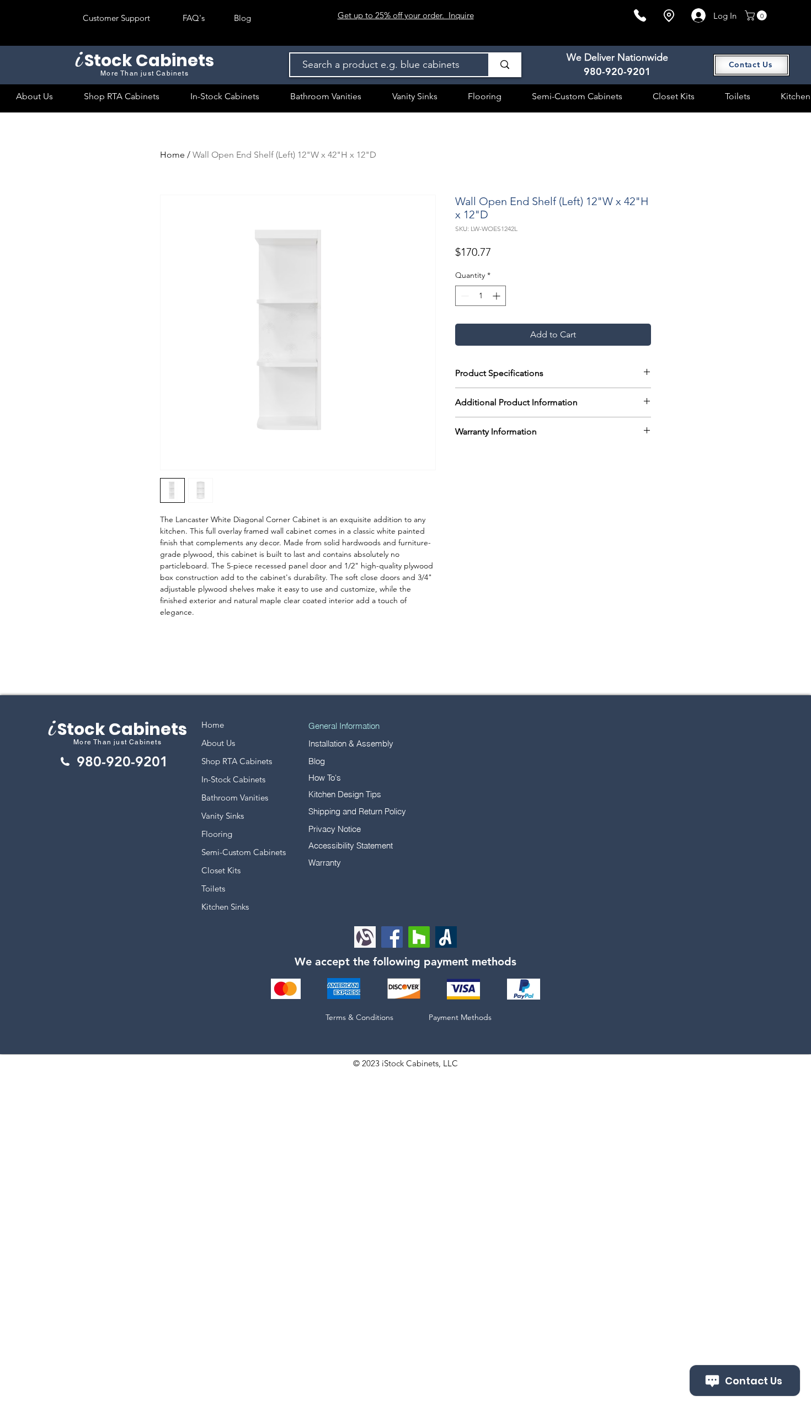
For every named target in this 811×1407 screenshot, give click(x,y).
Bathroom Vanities (234, 797)
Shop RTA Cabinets (236, 761)
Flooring (216, 834)
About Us (218, 743)
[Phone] (640, 15)
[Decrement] (464, 295)
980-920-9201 (617, 71)
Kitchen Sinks (225, 906)
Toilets (213, 888)
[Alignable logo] (365, 937)
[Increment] (497, 295)
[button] (757, 15)
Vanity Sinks (222, 815)
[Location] (669, 15)
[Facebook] (392, 937)
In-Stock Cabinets (233, 779)
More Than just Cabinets (117, 742)
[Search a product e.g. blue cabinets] (504, 64)
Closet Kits (221, 870)
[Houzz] (419, 937)
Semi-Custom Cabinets (243, 852)
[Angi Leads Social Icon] (446, 937)
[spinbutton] (480, 295)
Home (172, 154)
